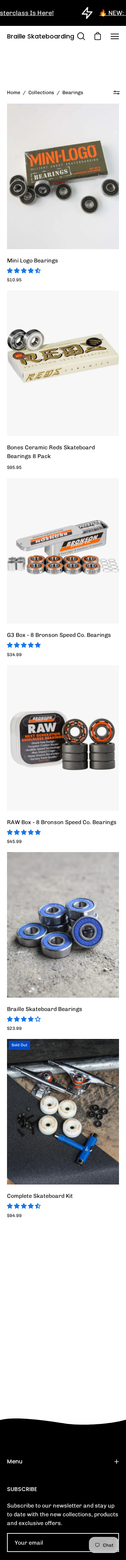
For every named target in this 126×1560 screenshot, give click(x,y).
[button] (24, 270)
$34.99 (14, 654)
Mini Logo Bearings (32, 260)
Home (13, 93)
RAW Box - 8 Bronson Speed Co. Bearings (62, 822)
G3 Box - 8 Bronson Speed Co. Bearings (59, 635)
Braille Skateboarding (40, 36)
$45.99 (14, 841)
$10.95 (14, 279)
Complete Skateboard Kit (40, 1196)
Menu (14, 1461)
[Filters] (116, 92)
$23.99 (14, 1028)
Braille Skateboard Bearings (44, 1009)
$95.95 (14, 467)
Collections (41, 93)
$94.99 (14, 1215)
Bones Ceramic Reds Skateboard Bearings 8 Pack (51, 451)
